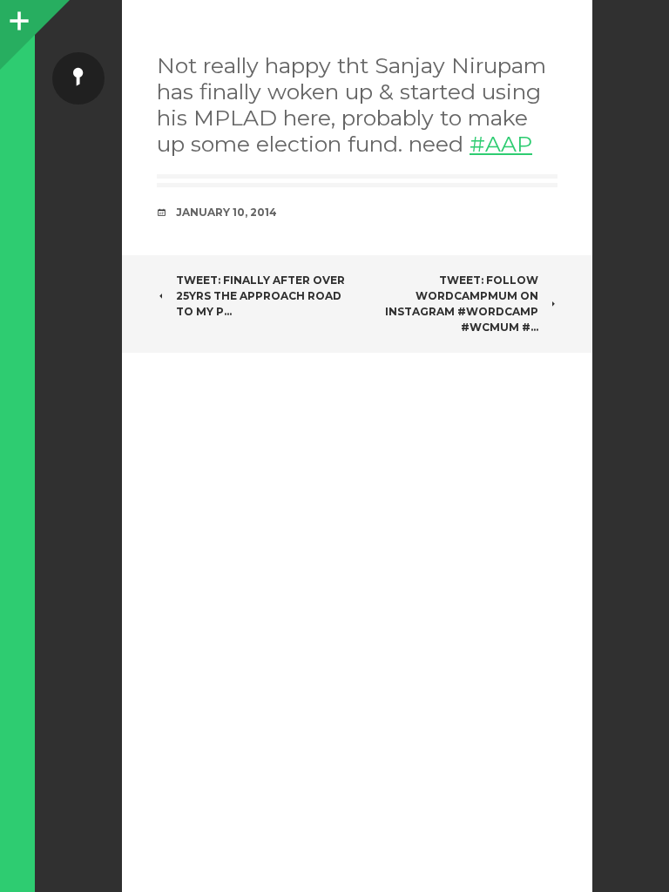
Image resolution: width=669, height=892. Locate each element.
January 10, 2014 (226, 212)
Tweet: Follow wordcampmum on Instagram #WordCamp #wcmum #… (461, 304)
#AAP (501, 144)
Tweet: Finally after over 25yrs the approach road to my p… (260, 296)
